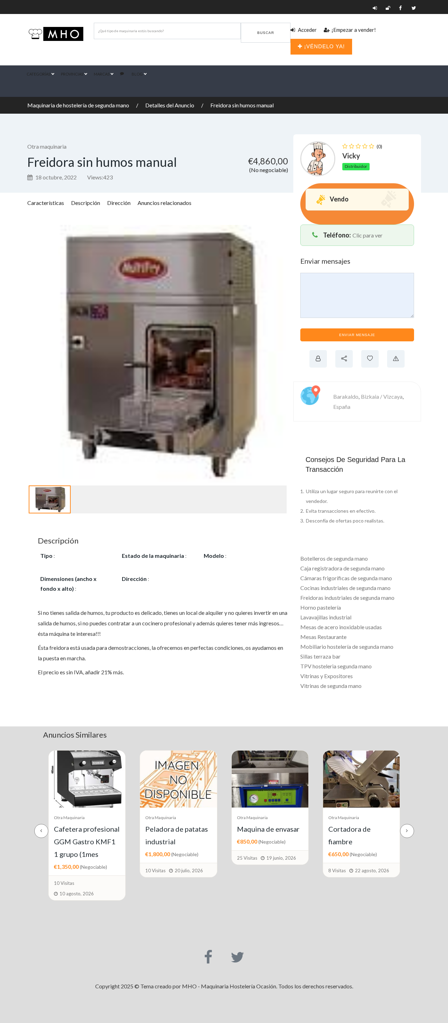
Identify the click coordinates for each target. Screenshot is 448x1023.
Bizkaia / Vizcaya (381, 396)
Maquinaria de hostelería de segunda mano (78, 105)
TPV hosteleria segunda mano (336, 666)
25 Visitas (156, 858)
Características (45, 202)
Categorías (39, 74)
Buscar (265, 33)
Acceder (307, 30)
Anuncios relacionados (164, 202)
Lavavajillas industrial (325, 617)
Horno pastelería (320, 607)
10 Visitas (64, 870)
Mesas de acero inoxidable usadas (341, 627)
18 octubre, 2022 (55, 177)
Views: (100, 177)
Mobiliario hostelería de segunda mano (346, 646)
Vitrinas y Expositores (326, 676)
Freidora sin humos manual (242, 105)
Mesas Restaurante (323, 636)
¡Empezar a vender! (353, 30)
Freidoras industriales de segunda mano (347, 597)
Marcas (102, 74)
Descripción (85, 202)
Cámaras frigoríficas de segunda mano (346, 578)
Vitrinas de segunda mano (331, 685)
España (341, 406)
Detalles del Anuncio (169, 105)
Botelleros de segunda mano (334, 558)
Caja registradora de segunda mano (342, 568)
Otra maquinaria (46, 146)
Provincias (72, 74)
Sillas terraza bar (320, 656)
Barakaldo (345, 396)
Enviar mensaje (357, 335)
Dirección (119, 202)
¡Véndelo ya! (324, 46)
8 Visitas (245, 870)
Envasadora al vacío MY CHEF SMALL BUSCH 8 (359, 841)
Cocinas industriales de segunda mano (345, 587)
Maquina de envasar (177, 829)
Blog (138, 74)
